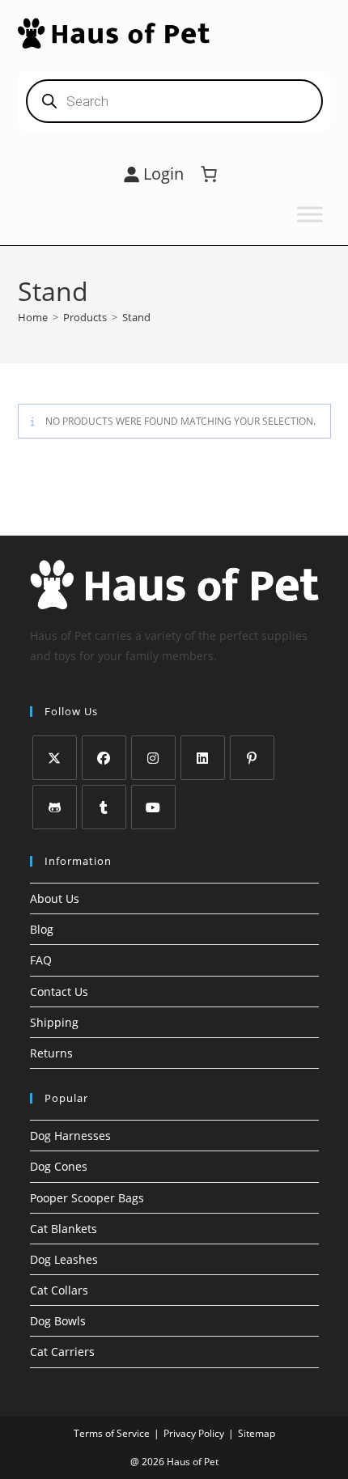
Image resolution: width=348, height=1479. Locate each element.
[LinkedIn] (202, 757)
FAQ (41, 960)
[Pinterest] (252, 757)
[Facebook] (104, 757)
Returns (51, 1053)
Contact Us (59, 991)
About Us (54, 898)
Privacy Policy (193, 1433)
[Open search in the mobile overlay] (174, 101)
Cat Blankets (63, 1228)
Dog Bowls (58, 1321)
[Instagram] (153, 757)
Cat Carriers (62, 1351)
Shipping (54, 1022)
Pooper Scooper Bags (87, 1198)
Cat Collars (59, 1290)
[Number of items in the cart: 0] (209, 174)
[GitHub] (54, 807)
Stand (136, 317)
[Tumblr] (104, 807)
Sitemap (256, 1433)
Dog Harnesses (70, 1135)
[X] (54, 757)
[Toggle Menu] (310, 214)
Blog (41, 929)
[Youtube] (153, 807)
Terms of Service (112, 1433)
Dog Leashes (64, 1259)
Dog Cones (58, 1166)
